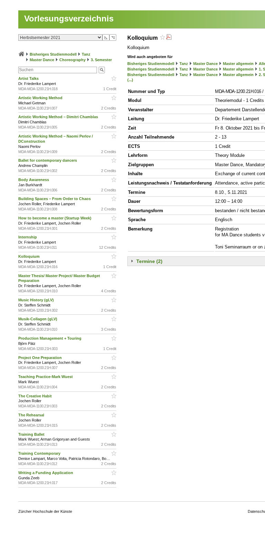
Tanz (86, 54)
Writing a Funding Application (46, 473)
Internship (28, 237)
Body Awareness (34, 180)
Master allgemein (238, 64)
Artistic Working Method (40, 98)
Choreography (72, 60)
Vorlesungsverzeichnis (69, 18)
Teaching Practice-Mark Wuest (46, 377)
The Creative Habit (35, 396)
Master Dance (42, 60)
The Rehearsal (31, 415)
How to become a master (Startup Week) (55, 218)
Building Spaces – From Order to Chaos (55, 199)
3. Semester (101, 60)
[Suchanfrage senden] (102, 70)
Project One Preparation (40, 358)
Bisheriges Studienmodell (53, 54)
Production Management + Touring (50, 338)
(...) (130, 80)
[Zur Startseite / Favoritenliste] (21, 54)
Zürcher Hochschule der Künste (45, 511)
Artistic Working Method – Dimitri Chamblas (58, 117)
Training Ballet (32, 434)
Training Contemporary (39, 453)
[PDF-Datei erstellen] (168, 38)
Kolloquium (29, 256)
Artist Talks (29, 78)
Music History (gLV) (36, 300)
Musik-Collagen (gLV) (38, 319)
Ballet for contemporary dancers (48, 160)
